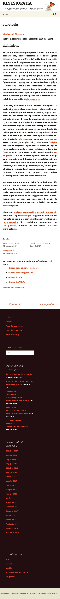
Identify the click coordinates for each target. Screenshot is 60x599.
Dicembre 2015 (12, 532)
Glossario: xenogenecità (20, 272)
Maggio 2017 (11, 494)
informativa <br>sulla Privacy (14, 593)
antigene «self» (12, 304)
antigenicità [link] (10, 225)
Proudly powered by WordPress (44, 593)
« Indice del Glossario (13, 34)
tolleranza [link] (51, 225)
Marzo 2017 (11, 502)
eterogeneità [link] (33, 99)
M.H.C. (8, 559)
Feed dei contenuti (14, 326)
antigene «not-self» (11, 243)
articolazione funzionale (17, 572)
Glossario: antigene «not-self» (23, 267)
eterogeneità (48, 304)
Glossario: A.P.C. (16, 277)
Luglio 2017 (11, 485)
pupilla (9, 568)
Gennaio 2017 (12, 511)
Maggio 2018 (11, 472)
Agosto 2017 (11, 481)
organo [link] (15, 109)
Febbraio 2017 (12, 506)
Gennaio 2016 (12, 528)
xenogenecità (8, 250)
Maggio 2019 (11, 463)
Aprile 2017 (10, 498)
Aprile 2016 (10, 515)
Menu (5, 14)
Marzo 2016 (11, 519)
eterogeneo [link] (25, 139)
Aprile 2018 (10, 476)
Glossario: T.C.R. (16, 282)
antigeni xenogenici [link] (45, 212)
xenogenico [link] (50, 119)
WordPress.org (13, 334)
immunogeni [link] (25, 215)
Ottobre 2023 (12, 451)
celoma (9, 564)
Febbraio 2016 (12, 524)
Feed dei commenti (14, 330)
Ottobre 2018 (12, 468)
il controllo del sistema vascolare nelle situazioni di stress (17, 410)
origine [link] (53, 142)
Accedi (9, 321)
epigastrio (10, 576)
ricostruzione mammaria (40, 243)
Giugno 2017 (11, 489)
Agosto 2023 (11, 455)
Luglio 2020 (11, 459)
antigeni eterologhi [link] (24, 212)
